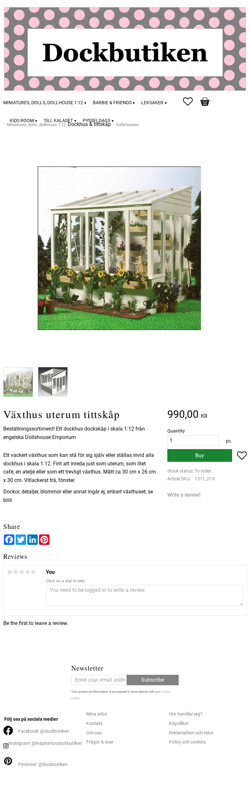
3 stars (21, 572)
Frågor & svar (100, 742)
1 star (10, 572)
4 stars (27, 572)
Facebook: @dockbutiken (43, 731)
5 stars (33, 572)
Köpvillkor (179, 723)
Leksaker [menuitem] (152, 103)
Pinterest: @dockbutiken (42, 764)
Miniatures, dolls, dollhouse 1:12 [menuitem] (43, 103)
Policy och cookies (187, 742)
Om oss (94, 733)
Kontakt (94, 723)
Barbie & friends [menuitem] (112, 103)
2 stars (16, 572)
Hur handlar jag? (185, 714)
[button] (191, 101)
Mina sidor (96, 714)
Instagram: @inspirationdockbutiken (45, 743)
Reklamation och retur (191, 733)
